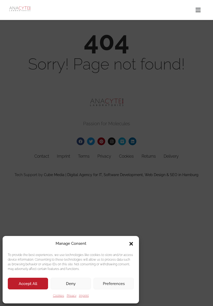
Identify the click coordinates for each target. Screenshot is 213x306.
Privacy (71, 295)
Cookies (58, 295)
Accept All (28, 283)
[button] (131, 243)
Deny (71, 283)
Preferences (114, 283)
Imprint (84, 295)
